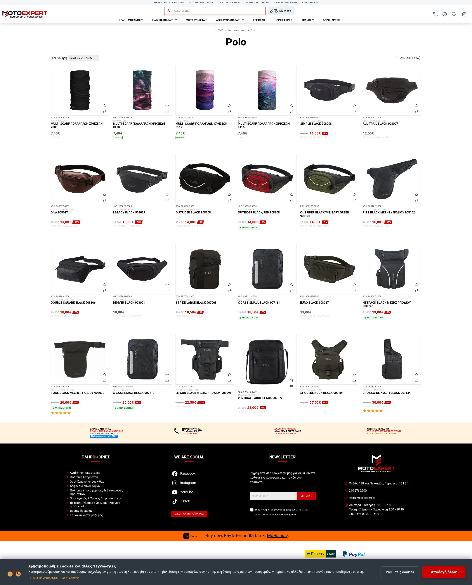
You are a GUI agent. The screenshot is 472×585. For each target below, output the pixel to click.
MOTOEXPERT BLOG (201, 2)
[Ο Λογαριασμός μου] (444, 14)
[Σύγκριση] (104, 111)
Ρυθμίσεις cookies (400, 572)
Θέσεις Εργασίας (81, 510)
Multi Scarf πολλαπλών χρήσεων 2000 (77, 124)
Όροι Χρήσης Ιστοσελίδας (87, 481)
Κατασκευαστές (237, 30)
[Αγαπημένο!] (104, 106)
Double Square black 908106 (73, 301)
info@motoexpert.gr (362, 498)
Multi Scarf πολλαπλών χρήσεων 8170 (139, 124)
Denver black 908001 (129, 301)
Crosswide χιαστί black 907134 (387, 392)
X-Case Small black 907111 (259, 301)
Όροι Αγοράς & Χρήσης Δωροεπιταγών (96, 498)
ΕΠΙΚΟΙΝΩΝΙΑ (310, 2)
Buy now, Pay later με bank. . (247, 535)
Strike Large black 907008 (196, 301)
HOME (219, 30)
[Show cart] (464, 14)
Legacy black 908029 (129, 211)
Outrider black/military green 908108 (324, 213)
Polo (253, 30)
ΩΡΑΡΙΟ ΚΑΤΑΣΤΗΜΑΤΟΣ (169, 2)
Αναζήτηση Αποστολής (85, 472)
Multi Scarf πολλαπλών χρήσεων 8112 (201, 124)
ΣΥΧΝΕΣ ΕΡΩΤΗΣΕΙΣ (257, 2)
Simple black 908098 (316, 122)
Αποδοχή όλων (444, 572)
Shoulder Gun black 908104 (321, 392)
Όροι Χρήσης (70, 578)
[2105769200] (435, 14)
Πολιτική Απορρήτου (84, 477)
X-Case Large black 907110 (133, 392)
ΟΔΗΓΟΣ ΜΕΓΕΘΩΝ (285, 2)
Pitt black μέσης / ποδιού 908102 (389, 211)
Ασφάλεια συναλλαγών (85, 486)
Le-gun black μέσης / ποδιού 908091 (203, 392)
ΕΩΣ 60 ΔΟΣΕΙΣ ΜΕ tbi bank (381, 433)
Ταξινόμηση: (59, 58)
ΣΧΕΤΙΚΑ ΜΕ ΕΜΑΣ (229, 2)
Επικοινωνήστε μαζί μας (86, 515)
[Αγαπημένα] (454, 14)
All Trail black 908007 (380, 122)
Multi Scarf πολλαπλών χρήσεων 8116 (264, 124)
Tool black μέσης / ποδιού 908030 (77, 392)
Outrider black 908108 (193, 211)
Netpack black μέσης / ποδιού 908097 (387, 303)
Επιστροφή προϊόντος (189, 513)
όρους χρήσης (283, 509)
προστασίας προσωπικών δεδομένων (275, 514)
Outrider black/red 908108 (259, 211)
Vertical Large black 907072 (260, 397)
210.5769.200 (358, 490)
